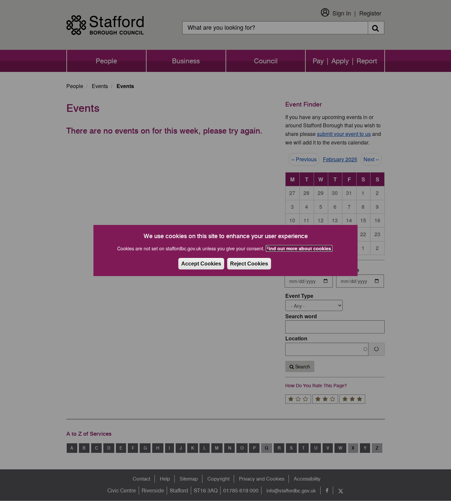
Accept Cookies (201, 263)
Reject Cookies (249, 263)
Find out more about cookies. (299, 248)
